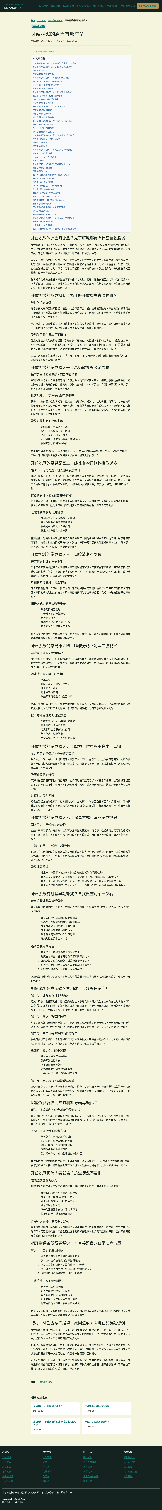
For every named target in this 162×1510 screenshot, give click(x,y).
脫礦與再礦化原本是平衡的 (44, 74)
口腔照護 (41, 20)
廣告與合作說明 (90, 1476)
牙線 (45, 1462)
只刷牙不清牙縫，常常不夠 (44, 114)
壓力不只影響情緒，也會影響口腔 (46, 139)
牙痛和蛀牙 (7, 1476)
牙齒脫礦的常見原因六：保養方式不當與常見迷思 (53, 150)
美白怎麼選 (98, 6)
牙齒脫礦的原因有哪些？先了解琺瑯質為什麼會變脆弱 (54, 63)
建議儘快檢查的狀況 (41, 211)
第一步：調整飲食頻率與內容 (44, 178)
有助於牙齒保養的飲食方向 (44, 204)
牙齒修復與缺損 (55, 20)
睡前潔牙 (47, 1481)
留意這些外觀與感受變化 (43, 168)
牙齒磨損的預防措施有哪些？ (99, 1406)
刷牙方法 (47, 1457)
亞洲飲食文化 (128, 6)
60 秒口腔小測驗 (147, 6)
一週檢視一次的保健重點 (43, 225)
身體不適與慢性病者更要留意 (44, 214)
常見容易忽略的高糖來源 (43, 89)
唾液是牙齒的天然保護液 (43, 125)
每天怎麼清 (68, 6)
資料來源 (87, 1467)
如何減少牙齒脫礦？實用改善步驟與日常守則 (51, 175)
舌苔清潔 (47, 1471)
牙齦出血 (6, 1467)
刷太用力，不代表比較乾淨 (44, 153)
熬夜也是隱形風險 (40, 146)
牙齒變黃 (55, 6)
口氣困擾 (43, 6)
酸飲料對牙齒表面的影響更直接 (45, 99)
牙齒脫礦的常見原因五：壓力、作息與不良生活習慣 (53, 135)
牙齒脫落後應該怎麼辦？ (97, 1421)
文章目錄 (40, 58)
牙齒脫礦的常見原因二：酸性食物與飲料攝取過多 (53, 92)
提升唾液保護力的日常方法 (44, 132)
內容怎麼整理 (89, 1462)
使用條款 (128, 1467)
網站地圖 (128, 1476)
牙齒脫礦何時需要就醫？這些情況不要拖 (49, 207)
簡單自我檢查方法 (40, 171)
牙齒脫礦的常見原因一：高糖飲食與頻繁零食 (51, 78)
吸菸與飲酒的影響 (40, 142)
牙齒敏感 (6, 1471)
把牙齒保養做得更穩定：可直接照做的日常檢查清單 (53, 218)
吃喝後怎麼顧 (83, 6)
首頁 (33, 20)
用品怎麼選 (112, 6)
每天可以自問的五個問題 (43, 222)
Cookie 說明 (130, 1462)
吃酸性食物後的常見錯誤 (43, 103)
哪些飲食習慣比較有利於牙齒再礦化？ (48, 196)
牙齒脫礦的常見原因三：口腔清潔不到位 (49, 106)
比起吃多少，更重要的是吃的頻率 (46, 85)
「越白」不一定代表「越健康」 (45, 157)
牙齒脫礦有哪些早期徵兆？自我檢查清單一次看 (52, 164)
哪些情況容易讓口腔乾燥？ (44, 128)
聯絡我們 (87, 1481)
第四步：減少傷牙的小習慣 (44, 189)
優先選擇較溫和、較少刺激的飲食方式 (48, 200)
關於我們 (87, 1457)
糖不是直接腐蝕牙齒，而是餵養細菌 (47, 81)
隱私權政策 (129, 1457)
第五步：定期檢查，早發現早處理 (46, 193)
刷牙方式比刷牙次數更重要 (44, 117)
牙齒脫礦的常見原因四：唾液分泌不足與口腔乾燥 (53, 121)
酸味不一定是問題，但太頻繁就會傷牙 (48, 96)
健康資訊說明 (130, 1471)
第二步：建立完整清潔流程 (44, 182)
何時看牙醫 (7, 1481)
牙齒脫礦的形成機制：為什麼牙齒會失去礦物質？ (53, 67)
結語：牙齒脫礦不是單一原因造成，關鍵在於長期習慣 (54, 229)
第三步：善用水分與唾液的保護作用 (47, 186)
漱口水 (46, 1476)
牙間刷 (46, 1467)
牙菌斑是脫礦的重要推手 (43, 110)
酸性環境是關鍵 (39, 71)
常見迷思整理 (38, 161)
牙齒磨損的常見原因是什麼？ (48, 1406)
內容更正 (87, 1471)
